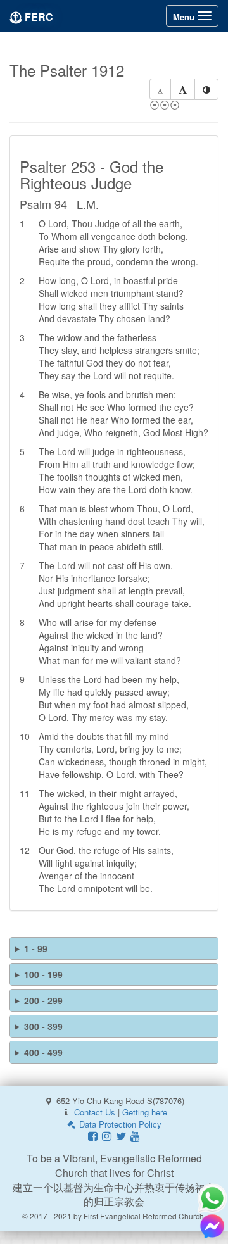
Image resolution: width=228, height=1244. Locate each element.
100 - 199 (43, 974)
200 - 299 (43, 1000)
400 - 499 (43, 1052)
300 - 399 (43, 1026)
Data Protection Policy (119, 1124)
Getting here (144, 1112)
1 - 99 (36, 948)
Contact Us (94, 1112)
